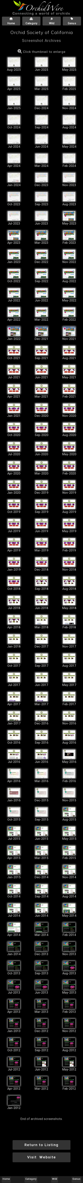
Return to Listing (41, 1145)
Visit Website (41, 1157)
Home (6, 1178)
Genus (76, 1178)
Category (31, 1178)
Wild (54, 1178)
